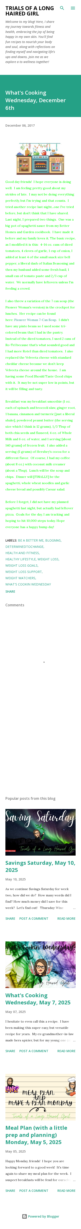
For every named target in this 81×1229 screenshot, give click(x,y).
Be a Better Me (30, 540)
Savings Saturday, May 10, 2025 (40, 866)
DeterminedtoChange (24, 546)
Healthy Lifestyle (20, 559)
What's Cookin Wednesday (28, 584)
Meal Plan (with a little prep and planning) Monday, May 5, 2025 (36, 1135)
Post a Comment (33, 918)
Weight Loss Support (23, 572)
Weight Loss (48, 559)
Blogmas (53, 540)
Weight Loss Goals (21, 565)
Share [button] (10, 591)
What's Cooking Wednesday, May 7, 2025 (38, 998)
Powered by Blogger (43, 1216)
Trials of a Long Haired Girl (29, 10)
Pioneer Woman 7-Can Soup (35, 320)
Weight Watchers (20, 578)
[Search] (62, 8)
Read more (66, 918)
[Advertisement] (40, 754)
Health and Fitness (22, 553)
